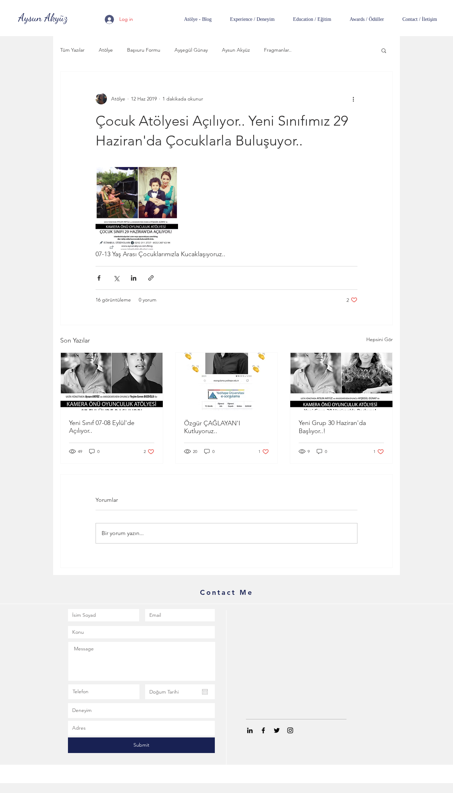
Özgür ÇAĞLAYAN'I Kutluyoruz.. (212, 427)
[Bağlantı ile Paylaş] (151, 278)
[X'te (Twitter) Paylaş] (116, 278)
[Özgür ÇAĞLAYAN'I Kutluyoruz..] (227, 381)
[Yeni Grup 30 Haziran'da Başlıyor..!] (341, 381)
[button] (383, 50)
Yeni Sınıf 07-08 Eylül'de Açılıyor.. (101, 427)
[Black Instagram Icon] (290, 730)
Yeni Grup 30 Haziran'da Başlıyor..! (332, 427)
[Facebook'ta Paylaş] (99, 278)
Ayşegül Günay (191, 50)
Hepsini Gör (379, 339)
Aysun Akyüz (236, 50)
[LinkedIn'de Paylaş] (133, 278)
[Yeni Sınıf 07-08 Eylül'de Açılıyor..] (112, 381)
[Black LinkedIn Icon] (250, 730)
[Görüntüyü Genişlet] (137, 208)
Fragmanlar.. (278, 50)
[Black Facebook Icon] (263, 730)
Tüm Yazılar (72, 50)
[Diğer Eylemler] (353, 98)
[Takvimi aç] (205, 692)
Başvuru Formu (143, 50)
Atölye (106, 50)
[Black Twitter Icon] (277, 730)
